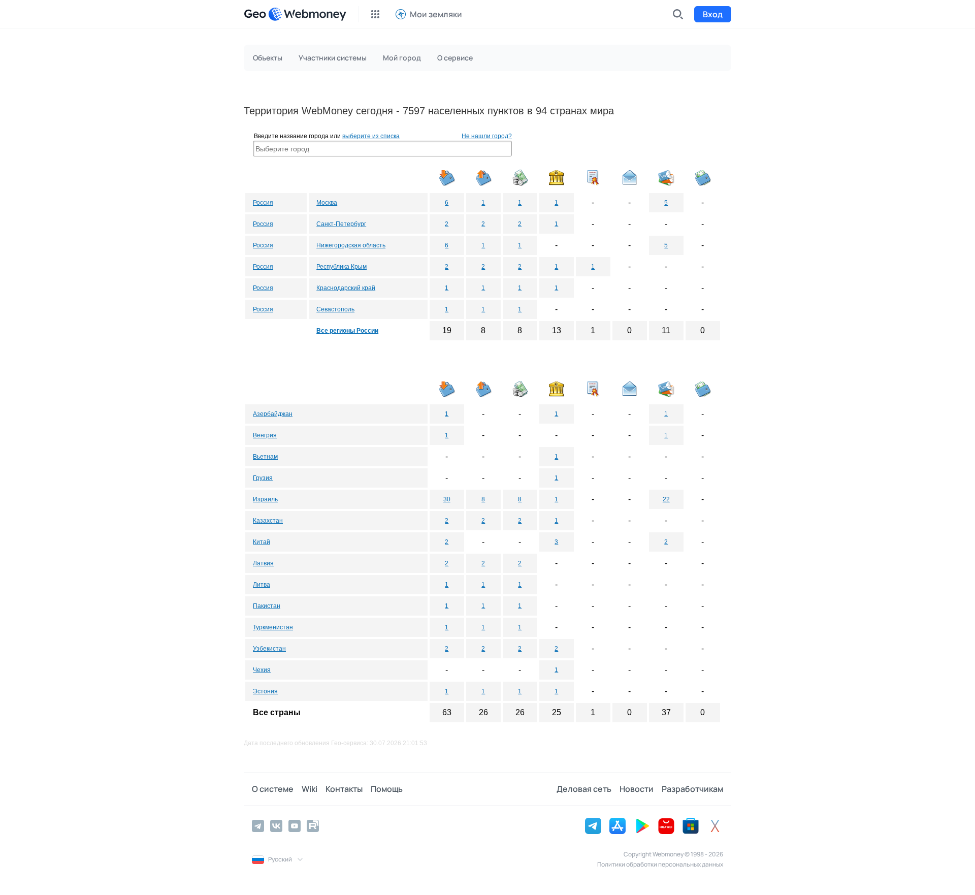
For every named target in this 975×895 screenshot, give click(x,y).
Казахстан (268, 520)
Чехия (262, 670)
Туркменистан (273, 627)
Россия (263, 202)
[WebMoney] (307, 14)
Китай (261, 542)
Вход (713, 14)
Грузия (263, 478)
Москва (326, 202)
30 (446, 499)
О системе (273, 788)
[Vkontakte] (276, 826)
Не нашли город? (487, 136)
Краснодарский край (345, 288)
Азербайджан (272, 414)
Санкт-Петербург (341, 224)
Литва (261, 584)
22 (666, 499)
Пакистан (266, 606)
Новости (637, 788)
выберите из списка (371, 136)
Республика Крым (341, 266)
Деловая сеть (584, 788)
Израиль (265, 499)
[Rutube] (313, 826)
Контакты (344, 788)
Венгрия (265, 435)
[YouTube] (294, 826)
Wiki (309, 788)
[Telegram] (258, 826)
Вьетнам (265, 456)
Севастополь (335, 309)
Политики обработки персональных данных (660, 864)
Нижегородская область (350, 245)
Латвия (263, 563)
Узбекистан (269, 648)
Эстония (265, 691)
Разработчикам (692, 788)
